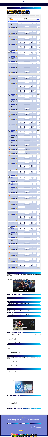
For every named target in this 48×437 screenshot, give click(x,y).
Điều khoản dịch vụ (12, 426)
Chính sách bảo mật (12, 427)
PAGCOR (26, 299)
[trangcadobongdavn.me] (24, 2)
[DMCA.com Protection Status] (21, 430)
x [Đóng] (12, 433)
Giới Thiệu (11, 425)
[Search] (40, 2)
